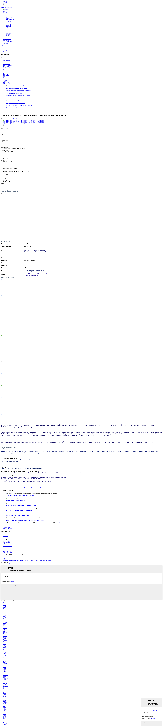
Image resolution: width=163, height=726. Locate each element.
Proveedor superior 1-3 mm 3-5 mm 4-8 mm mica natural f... (21, 505)
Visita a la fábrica (9, 41)
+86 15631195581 (6, 527)
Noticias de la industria (7, 552)
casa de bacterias (9, 17)
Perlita (7, 31)
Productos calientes (7, 557)
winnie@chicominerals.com (8, 528)
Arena (7, 29)
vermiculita (8, 34)
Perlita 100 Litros (15, 560)
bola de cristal (8, 13)
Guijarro (7, 18)
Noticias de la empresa (7, 551)
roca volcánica (8, 35)
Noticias (4, 37)
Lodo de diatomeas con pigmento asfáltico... (17, 88)
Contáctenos (5, 43)
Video (4, 42)
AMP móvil (5, 559)
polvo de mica (8, 26)
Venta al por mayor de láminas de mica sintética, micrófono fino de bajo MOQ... (26, 520)
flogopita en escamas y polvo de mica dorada (17, 515)
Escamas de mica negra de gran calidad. (16, 500)
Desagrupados (8, 33)
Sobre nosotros (6, 40)
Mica (7, 27)
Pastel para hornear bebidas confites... (15, 98)
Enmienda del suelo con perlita (36, 560)
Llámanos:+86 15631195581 (6, 7)
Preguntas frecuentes (7, 39)
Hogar (4, 11)
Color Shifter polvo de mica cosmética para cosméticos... (20, 495)
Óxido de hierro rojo (10, 23)
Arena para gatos (9, 36)
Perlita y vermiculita (47, 560)
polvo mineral (8, 28)
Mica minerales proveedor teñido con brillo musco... (19, 510)
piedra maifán (8, 25)
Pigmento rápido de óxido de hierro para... (17, 108)
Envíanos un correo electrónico (7, 132)
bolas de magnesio (9, 24)
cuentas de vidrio (9, 14)
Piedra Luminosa (9, 21)
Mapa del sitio (6, 558)
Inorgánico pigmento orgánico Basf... (15, 103)
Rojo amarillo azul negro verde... (14, 93)
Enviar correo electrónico (6, 563)
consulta (58, 522)
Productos (5, 12)
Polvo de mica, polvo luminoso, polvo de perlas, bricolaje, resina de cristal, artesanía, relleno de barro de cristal (27, 486)
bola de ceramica (9, 16)
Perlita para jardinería (7, 560)
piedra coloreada (9, 20)
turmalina (7, 32)
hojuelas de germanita (10, 19)
